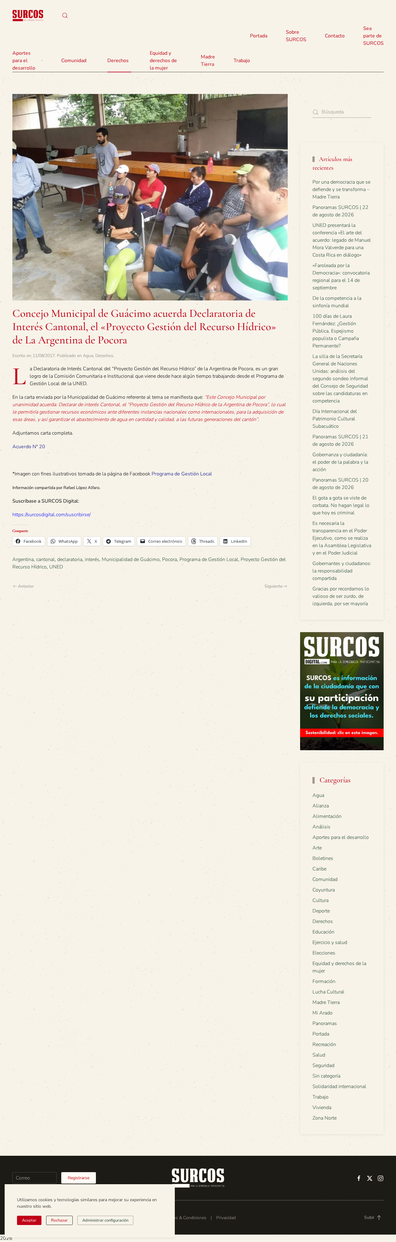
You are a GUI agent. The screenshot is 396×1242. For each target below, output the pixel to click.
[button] (65, 15)
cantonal (45, 559)
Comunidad (325, 879)
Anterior (26, 586)
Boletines (322, 858)
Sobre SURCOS (296, 36)
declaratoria (69, 559)
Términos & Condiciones (183, 1218)
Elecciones (323, 953)
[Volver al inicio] (27, 15)
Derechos (104, 356)
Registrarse (78, 1178)
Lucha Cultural (328, 992)
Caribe (319, 869)
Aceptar (29, 1220)
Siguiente (273, 586)
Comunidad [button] (73, 60)
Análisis (321, 826)
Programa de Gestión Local (182, 473)
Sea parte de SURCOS (373, 36)
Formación (323, 981)
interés (92, 559)
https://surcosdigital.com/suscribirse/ (51, 514)
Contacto (335, 35)
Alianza (320, 805)
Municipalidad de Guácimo (131, 559)
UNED (56, 567)
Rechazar (59, 1220)
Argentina (23, 559)
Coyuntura (323, 890)
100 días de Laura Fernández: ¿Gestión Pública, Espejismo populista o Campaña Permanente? (335, 331)
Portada (258, 35)
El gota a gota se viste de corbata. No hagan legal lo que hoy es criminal (340, 505)
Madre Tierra (208, 60)
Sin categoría (326, 1076)
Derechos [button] (118, 60)
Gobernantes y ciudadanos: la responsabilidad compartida (341, 571)
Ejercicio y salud (329, 942)
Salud (318, 1055)
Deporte (321, 911)
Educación (323, 932)
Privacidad (226, 1218)
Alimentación (327, 816)
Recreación (324, 1044)
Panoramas (324, 1023)
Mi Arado (322, 1013)
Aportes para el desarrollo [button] (23, 60)
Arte (317, 847)
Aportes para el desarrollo (340, 837)
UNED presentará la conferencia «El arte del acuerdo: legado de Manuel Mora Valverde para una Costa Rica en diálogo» (341, 240)
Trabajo (242, 60)
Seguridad (323, 1065)
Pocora (169, 559)
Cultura (320, 900)
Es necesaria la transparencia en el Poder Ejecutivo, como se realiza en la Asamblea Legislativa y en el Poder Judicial (341, 538)
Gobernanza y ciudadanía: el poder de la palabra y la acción (340, 462)
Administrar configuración (105, 1220)
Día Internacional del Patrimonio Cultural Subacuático (334, 419)
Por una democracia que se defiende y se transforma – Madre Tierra (341, 189)
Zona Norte (324, 1118)
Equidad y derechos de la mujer (163, 60)
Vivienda (321, 1107)
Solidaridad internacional (339, 1086)
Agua (88, 356)
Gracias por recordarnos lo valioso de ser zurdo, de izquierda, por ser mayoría (340, 596)
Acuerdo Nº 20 (28, 446)
